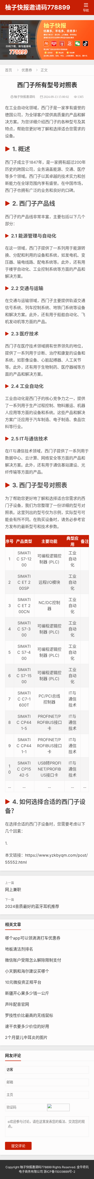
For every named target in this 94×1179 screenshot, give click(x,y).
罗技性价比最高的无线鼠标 (29, 1015)
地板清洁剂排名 (19, 949)
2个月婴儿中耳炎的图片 (26, 1037)
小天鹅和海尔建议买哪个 (27, 971)
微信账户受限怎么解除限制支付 (33, 960)
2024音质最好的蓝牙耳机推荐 (32, 906)
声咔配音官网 (17, 1004)
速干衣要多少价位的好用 (27, 1026)
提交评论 (18, 1146)
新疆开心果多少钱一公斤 (27, 993)
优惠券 (27, 70)
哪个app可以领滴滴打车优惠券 (32, 937)
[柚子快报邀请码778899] (47, 40)
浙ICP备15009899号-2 (59, 1171)
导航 (86, 7)
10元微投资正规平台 (23, 982)
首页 (8, 70)
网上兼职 (13, 889)
